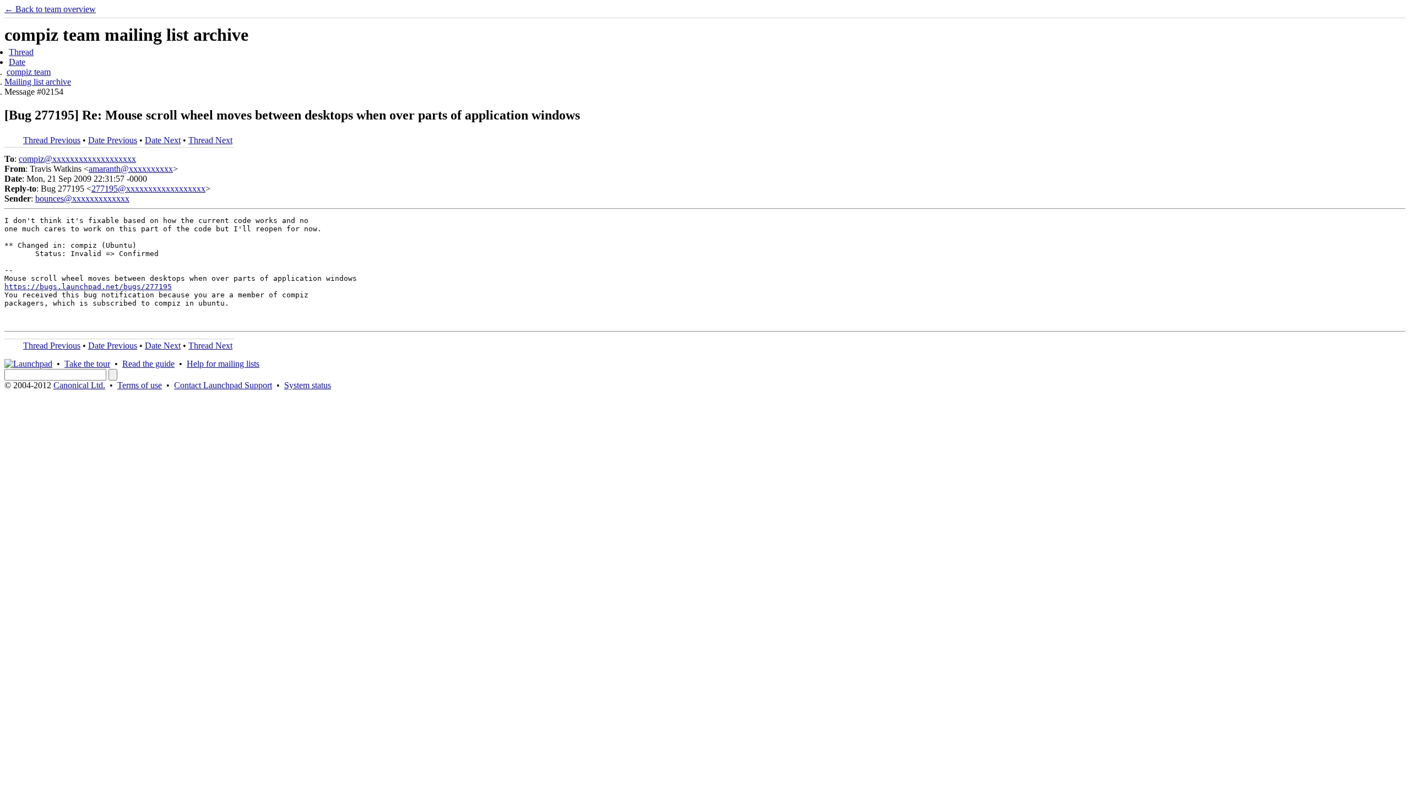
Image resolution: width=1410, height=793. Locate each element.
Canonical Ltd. (79, 385)
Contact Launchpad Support (223, 385)
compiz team (29, 72)
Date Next (163, 140)
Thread (21, 52)
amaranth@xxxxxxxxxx (131, 168)
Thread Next (210, 140)
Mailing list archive (37, 81)
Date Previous (112, 140)
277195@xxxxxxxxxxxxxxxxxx (148, 188)
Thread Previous (51, 140)
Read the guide (148, 363)
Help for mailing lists (223, 363)
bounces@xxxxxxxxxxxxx (82, 198)
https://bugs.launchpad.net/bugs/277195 (88, 287)
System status (307, 385)
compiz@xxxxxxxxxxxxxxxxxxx (77, 159)
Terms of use (139, 385)
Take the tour (87, 363)
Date (17, 62)
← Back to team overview (50, 9)
